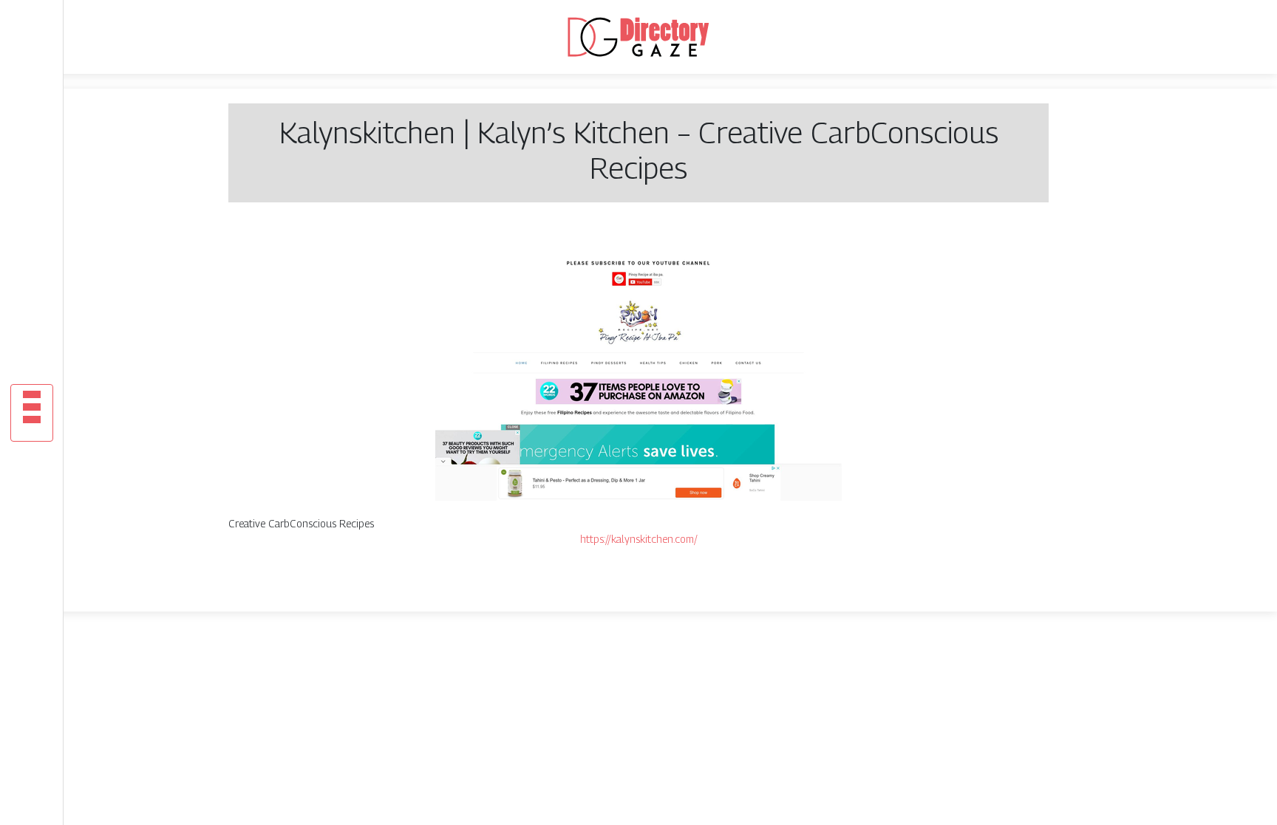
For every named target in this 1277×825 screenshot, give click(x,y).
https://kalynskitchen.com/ (639, 539)
